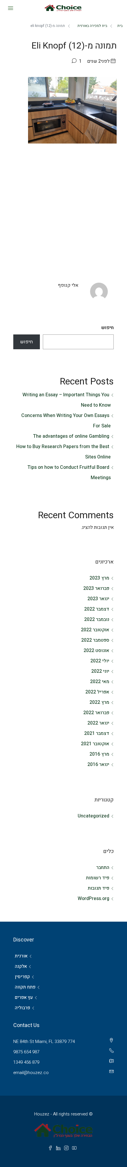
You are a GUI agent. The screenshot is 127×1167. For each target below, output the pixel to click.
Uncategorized (93, 816)
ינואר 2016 (98, 764)
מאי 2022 (99, 681)
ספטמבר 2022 (95, 640)
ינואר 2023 (98, 598)
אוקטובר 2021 (95, 743)
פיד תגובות (98, 888)
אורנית (21, 956)
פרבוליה (22, 1008)
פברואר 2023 (96, 588)
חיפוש (107, 327)
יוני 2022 (100, 671)
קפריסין (22, 976)
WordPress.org (93, 898)
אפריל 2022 (97, 692)
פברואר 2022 (96, 712)
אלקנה (21, 966)
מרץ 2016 (99, 754)
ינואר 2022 (98, 723)
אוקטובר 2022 (95, 629)
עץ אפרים (24, 997)
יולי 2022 (99, 660)
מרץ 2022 (99, 702)
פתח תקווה (25, 987)
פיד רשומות (97, 877)
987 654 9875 (26, 1052)
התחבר (102, 867)
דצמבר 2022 (96, 609)
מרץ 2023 (99, 578)
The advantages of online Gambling (71, 436)
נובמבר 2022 (96, 619)
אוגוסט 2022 (96, 650)
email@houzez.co (31, 1072)
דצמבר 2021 (96, 733)
